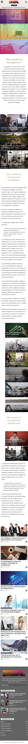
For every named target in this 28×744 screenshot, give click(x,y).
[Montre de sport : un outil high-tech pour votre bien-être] (4, 695)
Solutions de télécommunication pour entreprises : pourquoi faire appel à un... (13, 633)
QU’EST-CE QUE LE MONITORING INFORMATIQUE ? (13, 587)
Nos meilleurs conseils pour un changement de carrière (16, 407)
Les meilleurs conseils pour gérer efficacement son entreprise (13, 539)
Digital (2, 721)
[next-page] (3, 662)
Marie (2, 167)
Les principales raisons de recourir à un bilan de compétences (11, 563)
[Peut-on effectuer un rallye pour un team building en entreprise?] (14, 141)
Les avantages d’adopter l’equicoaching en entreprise (15, 363)
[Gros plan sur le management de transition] (14, 160)
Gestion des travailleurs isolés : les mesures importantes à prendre (16, 456)
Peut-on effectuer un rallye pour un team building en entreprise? (13, 146)
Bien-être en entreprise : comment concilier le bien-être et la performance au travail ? (16, 392)
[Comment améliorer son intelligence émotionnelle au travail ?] (16, 438)
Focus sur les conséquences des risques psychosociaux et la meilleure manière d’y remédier (16, 347)
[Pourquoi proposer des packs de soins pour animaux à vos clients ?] (4, 703)
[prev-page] (1, 662)
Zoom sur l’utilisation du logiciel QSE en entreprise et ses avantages (14, 128)
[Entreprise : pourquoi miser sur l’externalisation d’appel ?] (14, 602)
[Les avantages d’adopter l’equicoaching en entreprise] (16, 360)
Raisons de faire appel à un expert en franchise (14, 333)
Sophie (2, 14)
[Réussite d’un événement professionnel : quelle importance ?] (16, 375)
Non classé (3, 735)
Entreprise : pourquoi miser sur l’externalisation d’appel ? (13, 611)
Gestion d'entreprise (5, 726)
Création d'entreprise (6, 728)
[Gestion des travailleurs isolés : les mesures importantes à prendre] (16, 453)
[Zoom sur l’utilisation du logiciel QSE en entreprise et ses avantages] (14, 123)
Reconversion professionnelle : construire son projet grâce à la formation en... (17, 710)
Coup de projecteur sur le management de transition (11, 656)
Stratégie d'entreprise (6, 723)
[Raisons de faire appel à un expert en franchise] (16, 330)
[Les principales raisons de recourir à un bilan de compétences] (14, 553)
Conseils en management (6, 559)
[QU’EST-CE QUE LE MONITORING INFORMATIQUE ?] (14, 578)
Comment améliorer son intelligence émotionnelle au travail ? (15, 441)
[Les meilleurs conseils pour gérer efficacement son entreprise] (14, 529)
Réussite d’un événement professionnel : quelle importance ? (14, 377)
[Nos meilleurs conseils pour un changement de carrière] (16, 404)
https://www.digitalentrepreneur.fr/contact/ (18, 685)
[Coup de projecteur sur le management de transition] (14, 646)
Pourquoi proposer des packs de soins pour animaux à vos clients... (18, 702)
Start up (2, 732)
